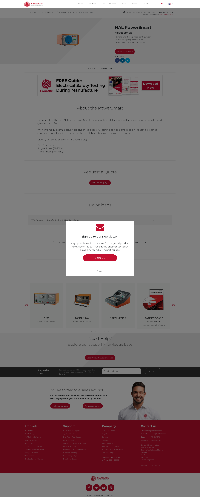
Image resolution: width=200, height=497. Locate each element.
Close (100, 271)
